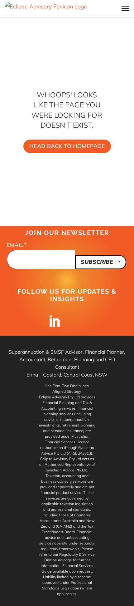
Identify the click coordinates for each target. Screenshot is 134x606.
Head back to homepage (67, 146)
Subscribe (97, 261)
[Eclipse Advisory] (46, 8)
